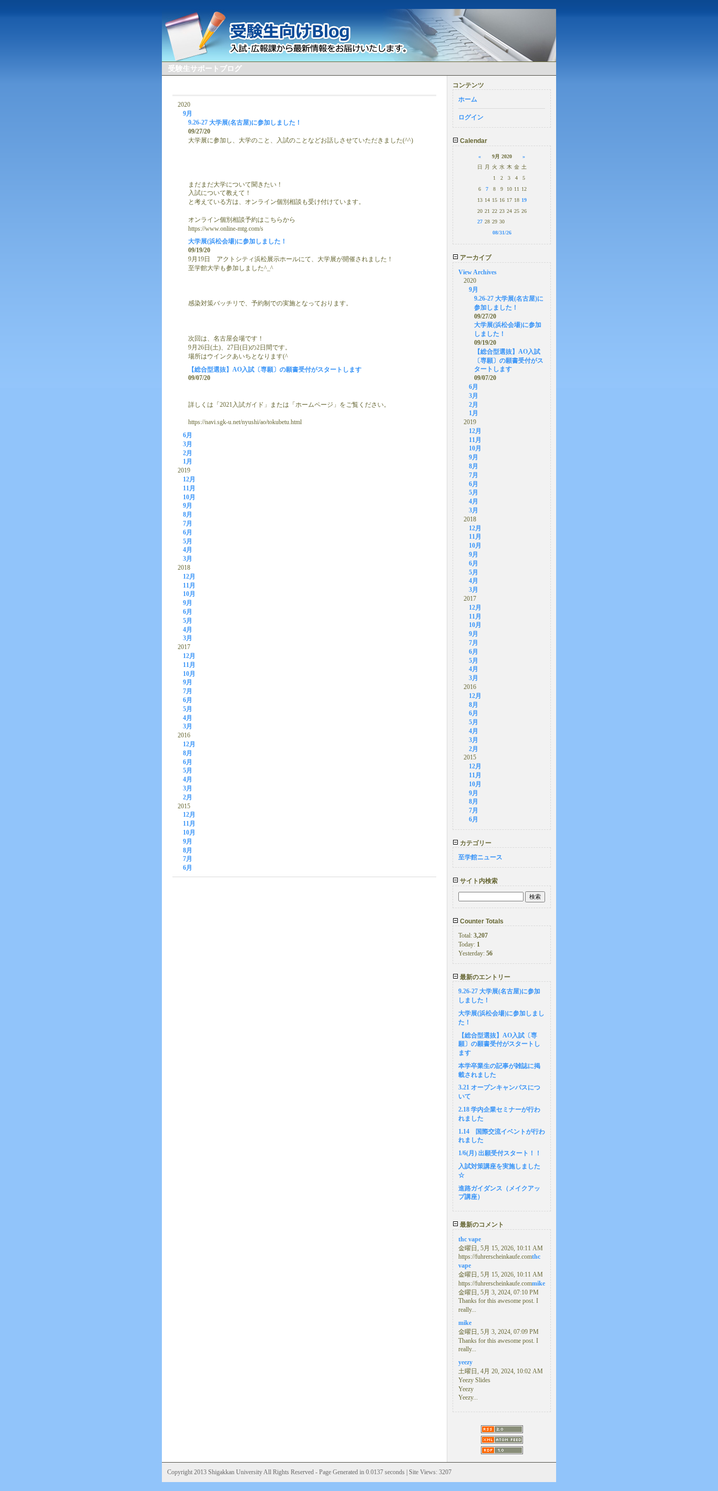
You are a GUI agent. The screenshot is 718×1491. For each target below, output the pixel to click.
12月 (189, 479)
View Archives (477, 272)
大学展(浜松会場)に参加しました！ (237, 241)
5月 (187, 541)
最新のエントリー (484, 977)
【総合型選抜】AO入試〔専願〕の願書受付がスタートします (275, 369)
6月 (187, 435)
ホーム (467, 99)
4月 (187, 549)
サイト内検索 (478, 881)
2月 (187, 453)
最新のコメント (481, 1224)
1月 (187, 461)
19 (524, 200)
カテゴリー (474, 843)
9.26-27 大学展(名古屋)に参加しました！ (245, 122)
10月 (189, 497)
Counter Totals (481, 921)
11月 (189, 488)
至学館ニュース (480, 857)
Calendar (472, 141)
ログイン (471, 117)
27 (480, 221)
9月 (187, 113)
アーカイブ (474, 257)
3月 (187, 444)
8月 (187, 514)
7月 (187, 523)
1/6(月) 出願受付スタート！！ (499, 1153)
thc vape (469, 1239)
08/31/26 (502, 232)
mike (538, 1283)
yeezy (465, 1362)
